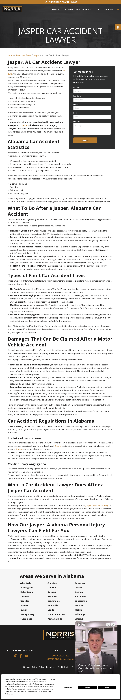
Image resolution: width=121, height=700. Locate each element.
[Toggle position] (108, 624)
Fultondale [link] (80, 596)
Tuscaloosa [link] (26, 618)
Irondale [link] (79, 605)
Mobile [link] (78, 609)
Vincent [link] (79, 618)
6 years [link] (19, 449)
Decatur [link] (52, 591)
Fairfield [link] (24, 596)
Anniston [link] (52, 583)
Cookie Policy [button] (9, 691)
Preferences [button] (9, 694)
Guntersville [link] (81, 600)
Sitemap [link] (26, 667)
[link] (118, 27)
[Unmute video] (79, 624)
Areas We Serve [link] (23, 55)
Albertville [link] (25, 583)
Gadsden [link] (24, 600)
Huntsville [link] (53, 605)
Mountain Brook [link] (56, 614)
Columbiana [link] (26, 591)
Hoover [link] (24, 605)
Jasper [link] (36, 55)
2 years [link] (57, 446)
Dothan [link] (79, 591)
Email (75, 113)
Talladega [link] (80, 614)
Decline (87, 688)
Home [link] (11, 55)
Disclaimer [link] (50, 667)
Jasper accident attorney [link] (97, 505)
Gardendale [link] (54, 600)
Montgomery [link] (27, 614)
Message (76, 121)
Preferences (68, 688)
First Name (77, 87)
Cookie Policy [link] (63, 667)
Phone (76, 104)
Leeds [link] (51, 609)
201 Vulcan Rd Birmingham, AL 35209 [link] (60, 657)
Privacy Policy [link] (38, 667)
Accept (107, 688)
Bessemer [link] (80, 583)
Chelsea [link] (52, 587)
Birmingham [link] (26, 587)
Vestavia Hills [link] (55, 618)
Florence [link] (52, 596)
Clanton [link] (79, 587)
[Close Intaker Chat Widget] (113, 624)
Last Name (77, 96)
